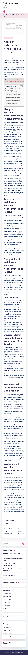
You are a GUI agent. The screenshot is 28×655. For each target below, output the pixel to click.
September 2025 (7, 602)
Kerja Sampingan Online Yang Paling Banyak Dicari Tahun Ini (13, 564)
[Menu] (10, 11)
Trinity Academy (10, 3)
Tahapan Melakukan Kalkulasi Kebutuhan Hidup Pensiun (12, 92)
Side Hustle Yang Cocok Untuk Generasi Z (11, 554)
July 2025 (5, 608)
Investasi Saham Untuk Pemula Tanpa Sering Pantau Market (13, 574)
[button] (8, 523)
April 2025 (6, 617)
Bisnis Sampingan (7, 627)
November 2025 (7, 596)
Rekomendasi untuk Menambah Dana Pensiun (13, 101)
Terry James (10, 520)
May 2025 (5, 614)
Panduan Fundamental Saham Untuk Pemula (13, 559)
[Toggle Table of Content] (21, 86)
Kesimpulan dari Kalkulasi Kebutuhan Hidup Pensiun (11, 104)
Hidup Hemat (8, 38)
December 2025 (7, 593)
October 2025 (7, 599)
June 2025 (5, 611)
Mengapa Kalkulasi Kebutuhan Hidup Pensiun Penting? (13, 89)
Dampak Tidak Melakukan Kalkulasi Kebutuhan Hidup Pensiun (14, 95)
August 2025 (6, 605)
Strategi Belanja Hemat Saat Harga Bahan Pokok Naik (13, 569)
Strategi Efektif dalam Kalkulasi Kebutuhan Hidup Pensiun (13, 98)
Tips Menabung (7, 636)
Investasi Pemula (7, 633)
